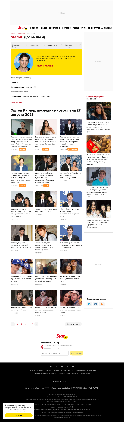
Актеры (70, 58)
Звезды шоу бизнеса (43, 56)
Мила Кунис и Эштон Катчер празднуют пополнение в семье (70, 278)
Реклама (48, 370)
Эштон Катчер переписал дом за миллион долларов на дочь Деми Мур (71, 245)
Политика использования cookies (45, 373)
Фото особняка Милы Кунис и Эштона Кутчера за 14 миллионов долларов (70, 175)
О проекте (31, 370)
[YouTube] (73, 366)
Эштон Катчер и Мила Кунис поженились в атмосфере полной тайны (46, 309)
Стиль (83, 28)
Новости (34, 28)
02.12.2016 (63, 284)
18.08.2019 (63, 219)
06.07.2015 (38, 315)
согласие (48, 345)
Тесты (76, 28)
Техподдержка (85, 373)
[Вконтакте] (62, 366)
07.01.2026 (14, 149)
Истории (66, 28)
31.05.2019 (14, 250)
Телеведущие (40, 60)
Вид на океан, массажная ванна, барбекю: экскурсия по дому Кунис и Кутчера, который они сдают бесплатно (70, 141)
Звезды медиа (52, 45)
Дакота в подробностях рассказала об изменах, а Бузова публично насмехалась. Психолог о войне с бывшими (44, 177)
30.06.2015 (63, 315)
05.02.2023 (39, 185)
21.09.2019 (38, 214)
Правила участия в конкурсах (63, 370)
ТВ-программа (95, 28)
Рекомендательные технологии (68, 373)
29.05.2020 (63, 181)
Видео (44, 28)
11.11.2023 (38, 149)
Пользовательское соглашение (86, 370)
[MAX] (51, 366)
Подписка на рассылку (50, 343)
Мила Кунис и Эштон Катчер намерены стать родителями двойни (70, 309)
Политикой (47, 348)
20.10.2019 (14, 219)
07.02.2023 (14, 185)
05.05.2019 (38, 253)
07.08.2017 (38, 284)
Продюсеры (63, 58)
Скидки (108, 28)
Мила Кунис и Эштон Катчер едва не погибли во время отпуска (21, 278)
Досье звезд (21, 33)
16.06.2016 (14, 313)
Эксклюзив (55, 28)
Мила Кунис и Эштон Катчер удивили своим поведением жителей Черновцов (46, 278)
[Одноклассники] (67, 366)
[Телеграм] (56, 366)
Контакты (40, 370)
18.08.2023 (63, 149)
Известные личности (68, 46)
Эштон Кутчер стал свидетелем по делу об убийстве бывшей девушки (21, 245)
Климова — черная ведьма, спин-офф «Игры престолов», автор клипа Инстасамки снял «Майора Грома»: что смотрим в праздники (22, 141)
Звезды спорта (34, 45)
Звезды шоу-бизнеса (16, 46)
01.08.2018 (14, 284)
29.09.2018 (63, 250)
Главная (13, 33)
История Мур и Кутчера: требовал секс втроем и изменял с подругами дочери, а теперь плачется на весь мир (21, 177)
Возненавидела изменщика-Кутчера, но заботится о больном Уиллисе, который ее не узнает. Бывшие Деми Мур (46, 141)
